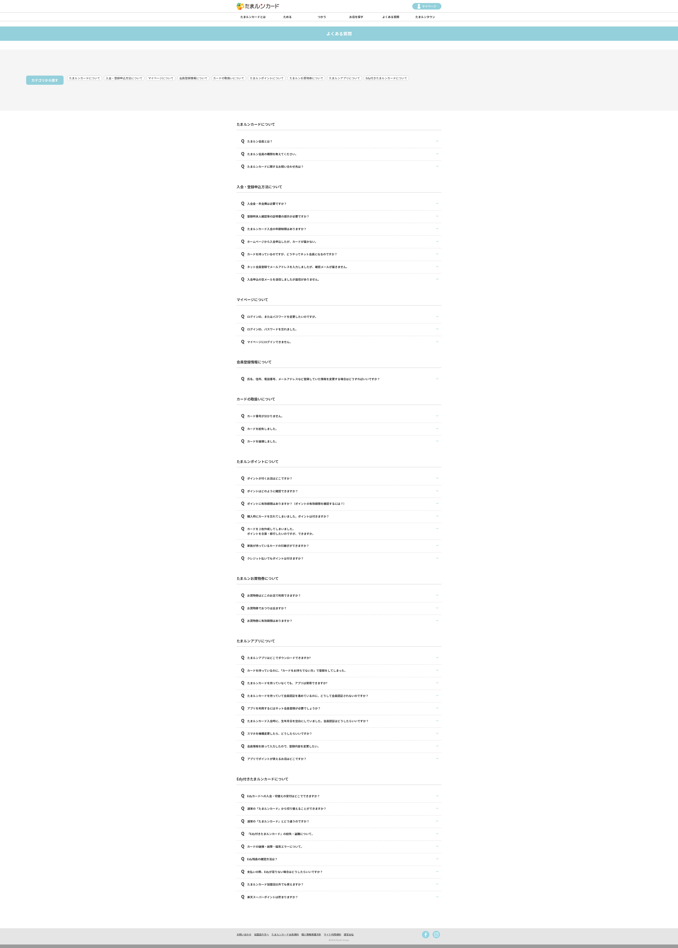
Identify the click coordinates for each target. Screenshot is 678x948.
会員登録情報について (193, 78)
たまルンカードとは (253, 17)
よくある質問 (390, 17)
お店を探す (356, 17)
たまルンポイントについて (267, 78)
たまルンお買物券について (306, 78)
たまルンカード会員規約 (285, 934)
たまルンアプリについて (344, 78)
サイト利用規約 (332, 934)
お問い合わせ (244, 934)
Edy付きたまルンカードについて (386, 78)
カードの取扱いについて (228, 78)
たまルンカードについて (84, 78)
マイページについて (161, 78)
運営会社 (349, 934)
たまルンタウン (425, 17)
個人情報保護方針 (311, 934)
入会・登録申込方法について (124, 78)
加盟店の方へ (261, 934)
